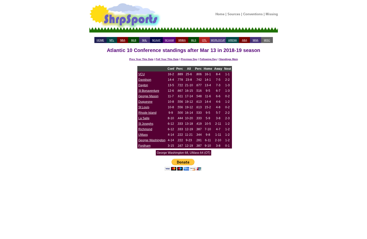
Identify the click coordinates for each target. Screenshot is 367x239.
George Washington (152, 140)
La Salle (144, 118)
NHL (144, 40)
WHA (255, 40)
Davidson (144, 80)
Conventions (253, 14)
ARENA (232, 40)
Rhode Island (147, 112)
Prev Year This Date (141, 59)
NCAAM (169, 40)
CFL (204, 40)
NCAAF (156, 40)
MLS (193, 40)
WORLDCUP (218, 40)
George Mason (148, 96)
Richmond (145, 129)
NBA (122, 40)
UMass (143, 134)
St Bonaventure (148, 90)
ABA (244, 40)
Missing (272, 14)
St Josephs (145, 124)
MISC (267, 40)
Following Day (208, 59)
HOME (100, 40)
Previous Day (189, 59)
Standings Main (228, 59)
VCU (141, 74)
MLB (133, 40)
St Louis (143, 107)
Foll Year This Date (167, 59)
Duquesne (145, 102)
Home (219, 14)
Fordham (144, 146)
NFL (111, 40)
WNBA (182, 40)
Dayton (143, 85)
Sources (233, 14)
